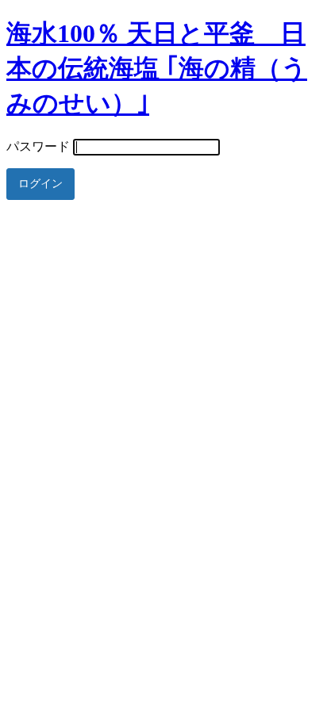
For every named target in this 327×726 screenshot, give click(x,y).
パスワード (38, 146)
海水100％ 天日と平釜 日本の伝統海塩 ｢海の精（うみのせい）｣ (156, 68)
